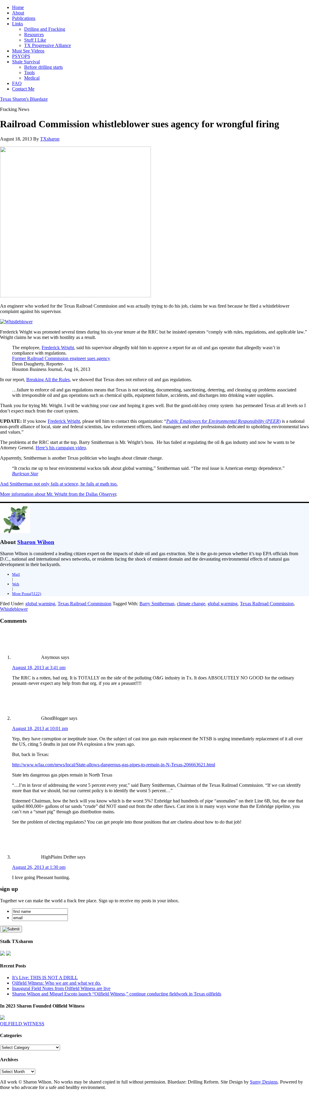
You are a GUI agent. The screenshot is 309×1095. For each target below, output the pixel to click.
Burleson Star (25, 473)
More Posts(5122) (26, 593)
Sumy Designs (264, 1081)
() (223, 421)
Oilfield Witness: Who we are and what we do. (56, 983)
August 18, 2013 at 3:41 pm (38, 667)
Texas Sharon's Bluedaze (24, 99)
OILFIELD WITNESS (22, 1023)
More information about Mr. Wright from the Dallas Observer (58, 494)
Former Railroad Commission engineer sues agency (61, 358)
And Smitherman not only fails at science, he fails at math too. (59, 483)
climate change (191, 603)
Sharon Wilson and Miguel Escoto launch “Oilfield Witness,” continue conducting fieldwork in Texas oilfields (116, 993)
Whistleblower (14, 609)
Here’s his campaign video (61, 447)
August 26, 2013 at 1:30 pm (38, 867)
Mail (16, 574)
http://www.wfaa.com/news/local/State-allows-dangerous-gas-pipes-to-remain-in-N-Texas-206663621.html (113, 764)
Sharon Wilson (35, 542)
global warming (40, 603)
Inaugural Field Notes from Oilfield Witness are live (61, 988)
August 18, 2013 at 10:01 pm (40, 728)
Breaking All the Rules (48, 379)
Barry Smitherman (156, 603)
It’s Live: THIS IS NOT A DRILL (45, 977)
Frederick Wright (58, 347)
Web (15, 584)
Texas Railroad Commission (84, 603)
